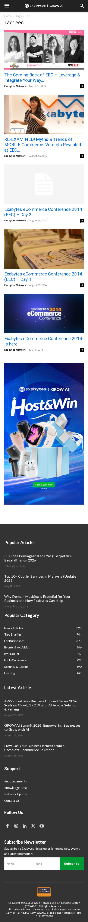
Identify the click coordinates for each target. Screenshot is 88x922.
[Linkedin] (24, 826)
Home (8, 16)
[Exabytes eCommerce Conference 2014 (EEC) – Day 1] (44, 249)
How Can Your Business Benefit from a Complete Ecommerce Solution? (34, 748)
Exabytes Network (15, 86)
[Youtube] (41, 826)
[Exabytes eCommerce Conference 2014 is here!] (44, 313)
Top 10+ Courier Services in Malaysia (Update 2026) (40, 578)
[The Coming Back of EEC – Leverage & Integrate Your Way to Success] (44, 50)
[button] (7, 6)
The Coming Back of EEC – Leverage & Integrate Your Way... (42, 77)
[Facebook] (7, 826)
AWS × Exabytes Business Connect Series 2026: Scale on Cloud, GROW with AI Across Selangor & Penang (41, 705)
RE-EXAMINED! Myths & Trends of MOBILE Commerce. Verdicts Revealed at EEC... (42, 145)
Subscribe (71, 863)
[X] (33, 826)
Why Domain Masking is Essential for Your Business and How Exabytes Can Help (37, 598)
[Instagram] (16, 826)
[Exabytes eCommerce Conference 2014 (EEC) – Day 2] (44, 184)
